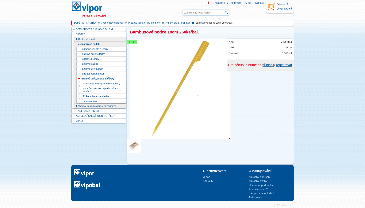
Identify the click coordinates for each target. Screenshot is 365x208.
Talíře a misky (90, 101)
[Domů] (90, 7)
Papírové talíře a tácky (92, 68)
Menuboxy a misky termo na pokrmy (101, 83)
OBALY (79, 121)
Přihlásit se (219, 3)
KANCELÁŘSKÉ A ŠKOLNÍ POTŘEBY (95, 116)
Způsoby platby (258, 180)
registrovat (284, 65)
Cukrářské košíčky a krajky (94, 49)
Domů (77, 22)
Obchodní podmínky (261, 185)
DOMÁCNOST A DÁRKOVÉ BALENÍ (94, 29)
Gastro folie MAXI (87, 39)
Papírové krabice (89, 64)
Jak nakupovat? (258, 189)
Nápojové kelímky (90, 59)
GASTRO (91, 22)
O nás (248, 3)
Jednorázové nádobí (112, 22)
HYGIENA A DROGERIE (88, 111)
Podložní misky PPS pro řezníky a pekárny (100, 90)
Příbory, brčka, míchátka (177, 22)
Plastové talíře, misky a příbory (144, 22)
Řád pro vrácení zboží (262, 193)
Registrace (236, 3)
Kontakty (259, 3)
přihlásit (268, 65)
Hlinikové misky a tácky (93, 54)
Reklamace (255, 197)
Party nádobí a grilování (93, 73)
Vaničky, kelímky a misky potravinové (97, 106)
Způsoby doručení (260, 176)
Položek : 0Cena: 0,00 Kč (284, 6)
